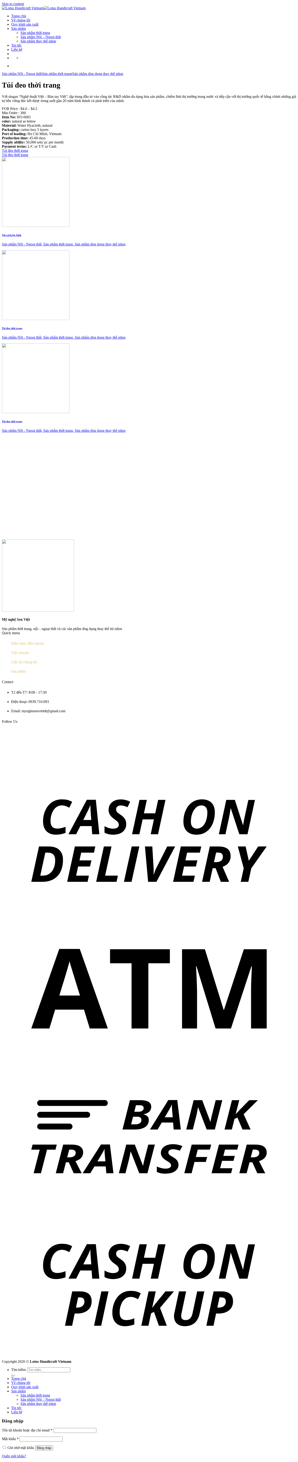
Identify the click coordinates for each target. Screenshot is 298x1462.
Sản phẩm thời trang (35, 33)
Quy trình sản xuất (24, 24)
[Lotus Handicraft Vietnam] (44, 8)
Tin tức (16, 45)
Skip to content (13, 4)
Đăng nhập (44, 1448)
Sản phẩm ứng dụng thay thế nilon (97, 74)
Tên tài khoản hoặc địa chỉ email (27, 1430)
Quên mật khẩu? (14, 1456)
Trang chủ (18, 16)
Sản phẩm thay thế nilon (38, 41)
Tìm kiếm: (18, 1370)
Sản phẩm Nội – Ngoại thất (40, 37)
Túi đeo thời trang (15, 151)
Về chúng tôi (20, 20)
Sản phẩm (18, 29)
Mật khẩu (10, 1439)
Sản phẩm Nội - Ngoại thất (21, 74)
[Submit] (13, 1375)
